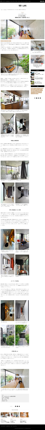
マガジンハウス (42, 1)
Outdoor (19, 1)
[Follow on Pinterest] (38, 98)
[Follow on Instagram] (35, 98)
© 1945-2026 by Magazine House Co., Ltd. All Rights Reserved (23, 428)
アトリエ (41, 89)
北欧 (31, 90)
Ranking (37, 70)
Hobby (16, 1)
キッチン (38, 89)
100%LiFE (22, 5)
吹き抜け (42, 88)
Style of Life (3, 1)
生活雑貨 (37, 92)
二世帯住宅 (34, 91)
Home (1, 9)
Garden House (38, 91)
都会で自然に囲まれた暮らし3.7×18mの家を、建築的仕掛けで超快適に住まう (17, 9)
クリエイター (38, 88)
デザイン (36, 90)
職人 (38, 90)
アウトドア (41, 90)
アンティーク (40, 92)
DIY (23, 1)
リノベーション (33, 92)
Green (21, 1)
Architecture (8, 1)
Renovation (26, 1)
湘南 (31, 91)
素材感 (33, 90)
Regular (29, 1)
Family (11, 1)
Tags (37, 86)
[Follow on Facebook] (40, 98)
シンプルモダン (33, 93)
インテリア (35, 88)
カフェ (34, 89)
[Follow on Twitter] (37, 98)
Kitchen (13, 1)
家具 (41, 91)
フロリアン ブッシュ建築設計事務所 (10, 396)
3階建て (32, 88)
